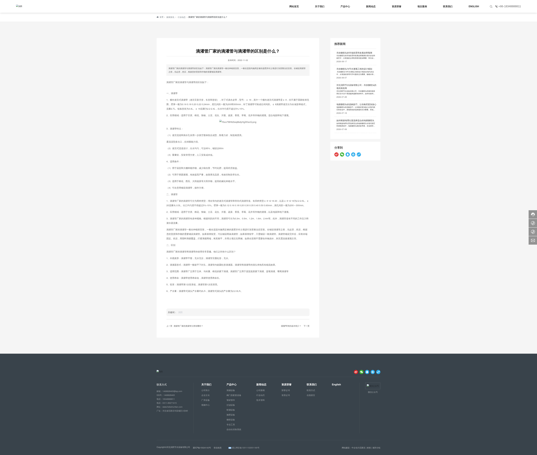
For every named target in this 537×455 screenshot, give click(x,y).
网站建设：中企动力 (350, 447)
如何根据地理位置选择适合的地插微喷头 (355, 120)
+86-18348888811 (509, 6)
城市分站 (376, 447)
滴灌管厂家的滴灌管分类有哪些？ (188, 325)
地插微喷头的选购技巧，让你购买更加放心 (356, 104)
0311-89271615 (169, 402)
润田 (180, 312)
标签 (369, 447)
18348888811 (168, 399)
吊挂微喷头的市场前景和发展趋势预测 (354, 52)
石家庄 (362, 447)
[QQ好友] (348, 154)
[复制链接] (359, 154)
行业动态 (182, 17)
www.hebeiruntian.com (172, 406)
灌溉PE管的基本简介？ (291, 325)
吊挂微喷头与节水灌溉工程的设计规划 (354, 68)
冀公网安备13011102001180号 (245, 447)
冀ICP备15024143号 (202, 447)
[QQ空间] (353, 154)
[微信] (342, 154)
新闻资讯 (170, 17)
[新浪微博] (336, 154)
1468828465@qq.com (172, 391)
